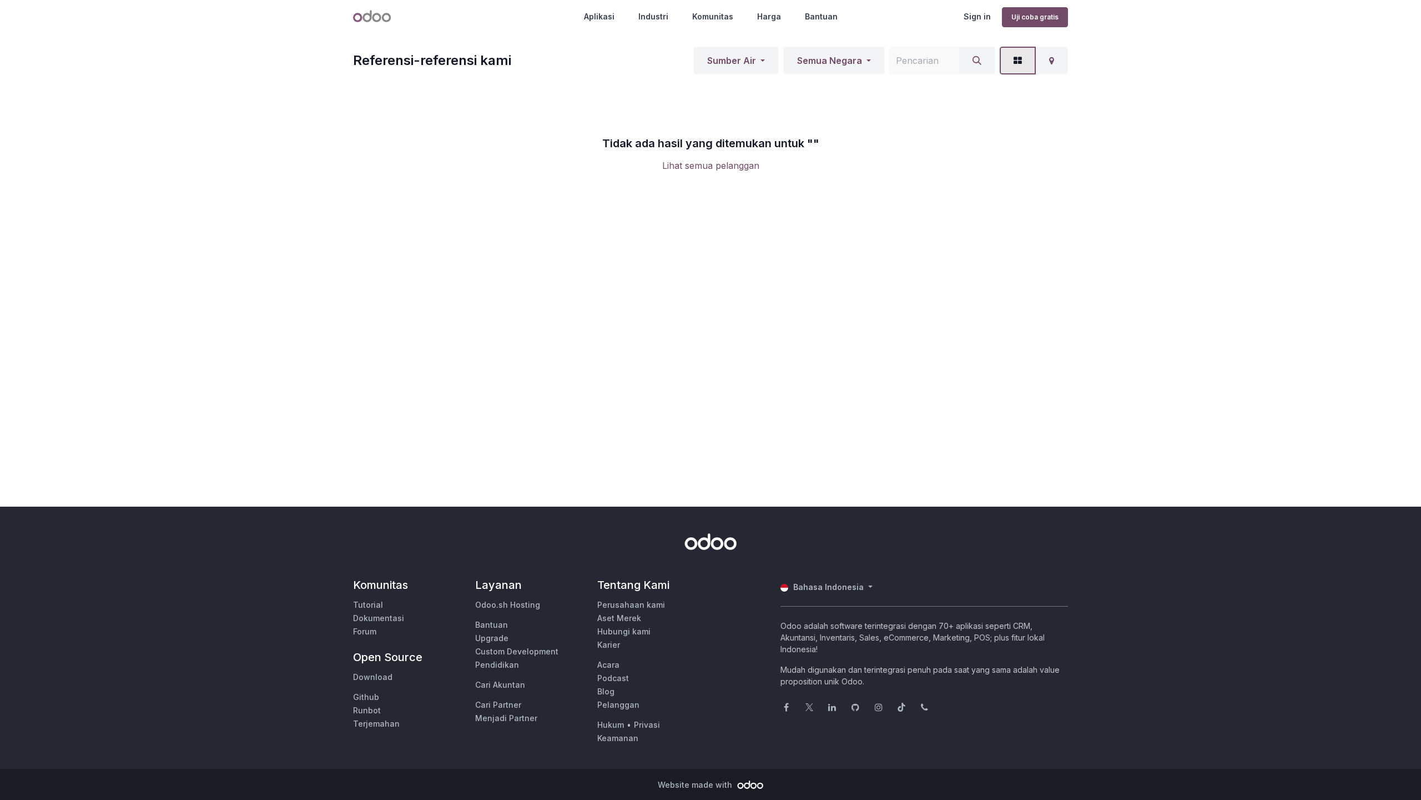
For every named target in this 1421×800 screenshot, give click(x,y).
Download (372, 677)
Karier (608, 644)
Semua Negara (829, 60)
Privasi (647, 724)
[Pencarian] (977, 60)
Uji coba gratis (1035, 17)
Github (366, 697)
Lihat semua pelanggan (710, 165)
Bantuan (821, 16)
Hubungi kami (624, 631)
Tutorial (368, 604)
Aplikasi (599, 16)
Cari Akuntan (500, 684)
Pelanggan (618, 704)
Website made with (696, 784)
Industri (653, 16)
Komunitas (712, 16)
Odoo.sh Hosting (507, 604)
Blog (605, 691)
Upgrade (491, 638)
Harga (769, 16)
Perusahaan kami (631, 604)
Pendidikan (497, 664)
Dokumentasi (378, 618)
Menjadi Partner (506, 718)
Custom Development (516, 651)
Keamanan (617, 738)
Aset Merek (619, 618)
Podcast (613, 678)
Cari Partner (498, 704)
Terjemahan (376, 723)
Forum (364, 631)
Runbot (367, 710)
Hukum (610, 724)
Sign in (977, 16)
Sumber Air (731, 60)
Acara (608, 664)
